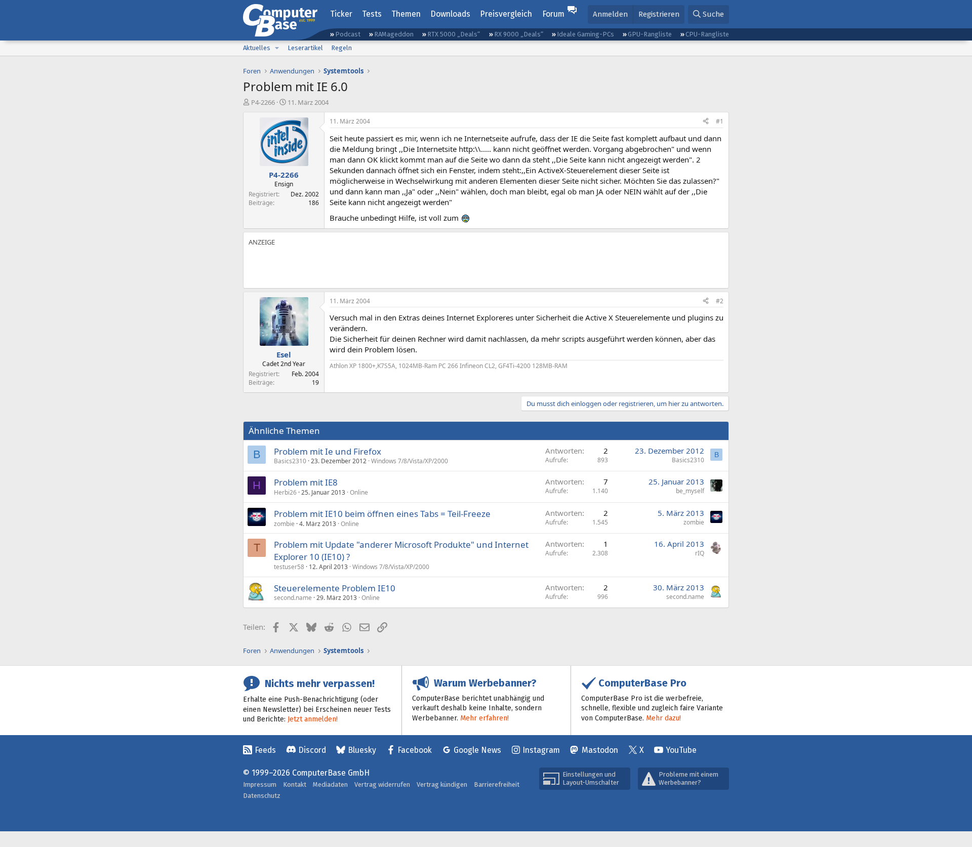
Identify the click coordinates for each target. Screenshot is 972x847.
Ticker (341, 14)
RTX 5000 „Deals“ (453, 34)
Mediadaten (330, 784)
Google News (477, 750)
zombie (284, 523)
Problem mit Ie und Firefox (327, 451)
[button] (277, 48)
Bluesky (362, 750)
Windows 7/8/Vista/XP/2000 (409, 461)
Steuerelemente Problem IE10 (334, 588)
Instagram (541, 750)
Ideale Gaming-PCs (585, 34)
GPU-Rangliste (650, 34)
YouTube (681, 750)
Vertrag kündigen (442, 784)
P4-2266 (263, 102)
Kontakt (294, 784)
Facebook (414, 750)
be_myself (690, 491)
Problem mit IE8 (306, 482)
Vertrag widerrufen (382, 784)
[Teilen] (705, 122)
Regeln (341, 48)
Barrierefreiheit (496, 784)
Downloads (450, 14)
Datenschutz (261, 795)
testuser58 (289, 566)
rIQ (699, 553)
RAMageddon (394, 34)
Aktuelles (256, 48)
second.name (293, 597)
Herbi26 (285, 492)
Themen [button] (406, 14)
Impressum (259, 784)
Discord (312, 750)
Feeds (265, 750)
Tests (372, 14)
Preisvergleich (506, 14)
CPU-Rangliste (707, 34)
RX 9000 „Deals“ (518, 34)
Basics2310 (290, 461)
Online (359, 492)
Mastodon (600, 750)
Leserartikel (305, 48)
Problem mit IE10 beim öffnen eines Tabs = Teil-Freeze (382, 513)
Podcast (347, 34)
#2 (719, 301)
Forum (553, 14)
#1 (719, 121)
